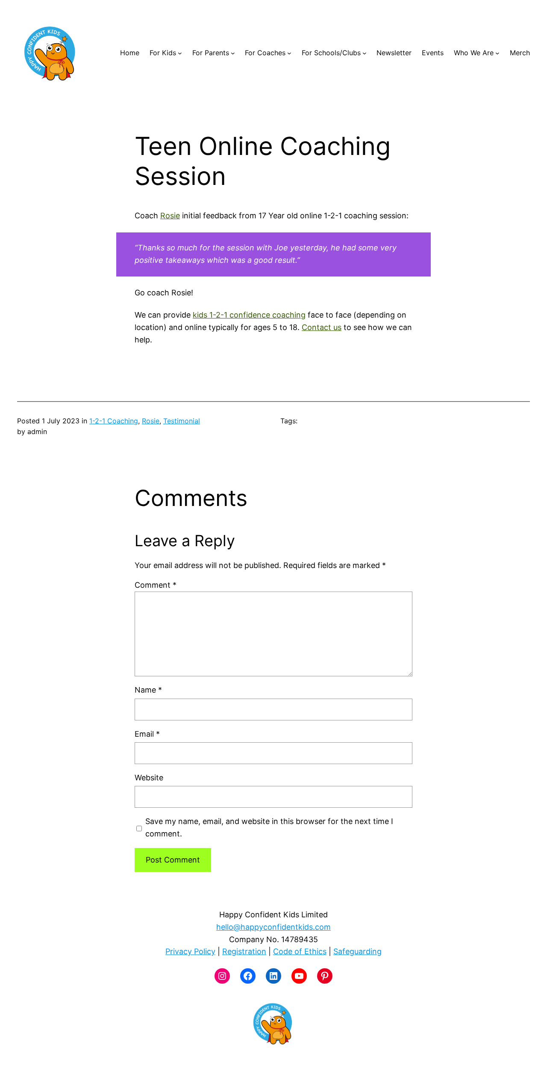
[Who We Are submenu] (497, 53)
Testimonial (181, 420)
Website (149, 777)
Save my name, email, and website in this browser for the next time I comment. (269, 827)
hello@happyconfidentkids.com (273, 926)
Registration (244, 951)
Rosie (170, 215)
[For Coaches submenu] (289, 53)
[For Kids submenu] (180, 53)
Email (147, 733)
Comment (155, 584)
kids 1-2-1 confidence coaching (249, 314)
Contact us (321, 327)
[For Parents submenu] (233, 53)
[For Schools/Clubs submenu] (364, 53)
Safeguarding (357, 951)
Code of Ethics (299, 951)
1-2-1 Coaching (113, 420)
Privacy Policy (190, 951)
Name (148, 689)
